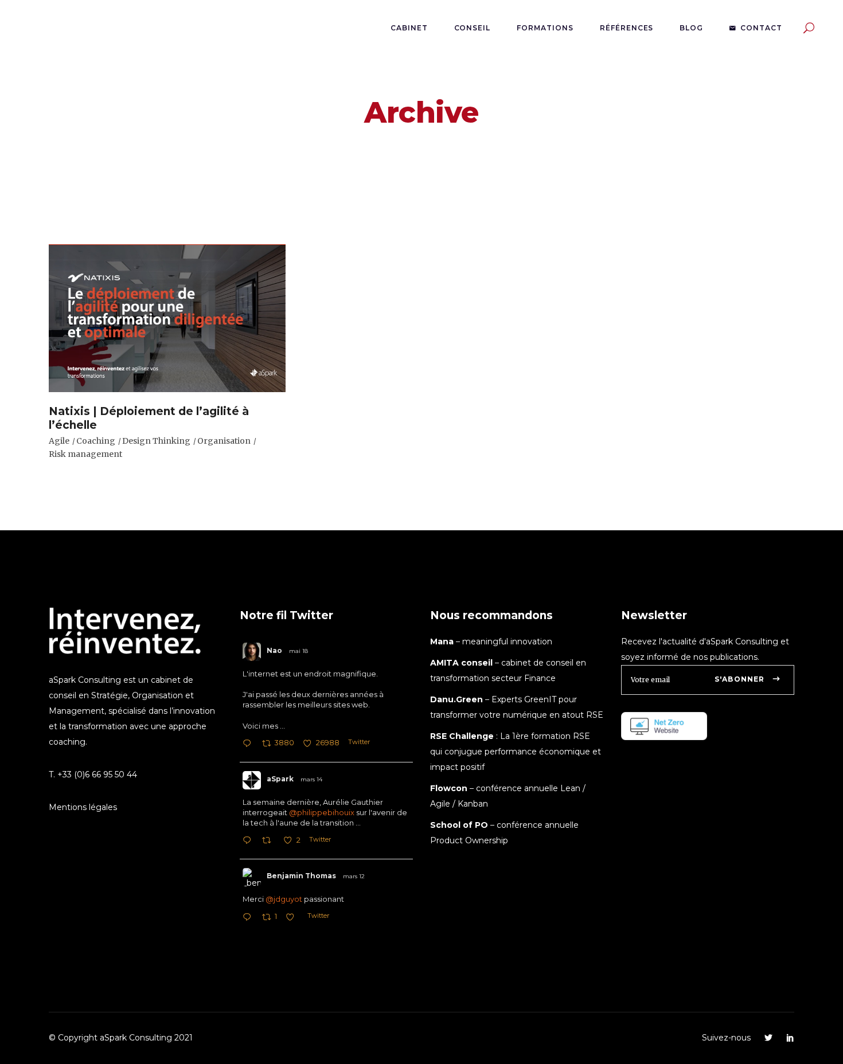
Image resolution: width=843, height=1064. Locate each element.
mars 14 (311, 779)
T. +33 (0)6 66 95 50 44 (93, 774)
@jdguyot (284, 898)
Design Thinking (156, 441)
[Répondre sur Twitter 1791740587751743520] (249, 744)
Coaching (95, 441)
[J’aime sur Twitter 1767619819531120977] (293, 918)
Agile (59, 441)
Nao (274, 650)
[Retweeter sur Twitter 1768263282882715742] (269, 841)
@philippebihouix (321, 812)
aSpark (280, 778)
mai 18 (298, 651)
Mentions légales (83, 807)
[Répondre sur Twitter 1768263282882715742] (249, 841)
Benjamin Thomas (301, 875)
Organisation (224, 441)
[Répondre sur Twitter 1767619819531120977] (249, 918)
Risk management (85, 454)
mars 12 (354, 876)
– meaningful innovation (491, 641)
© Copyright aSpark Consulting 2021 (121, 1037)
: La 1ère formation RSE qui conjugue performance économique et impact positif (515, 751)
